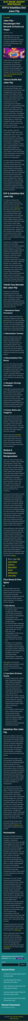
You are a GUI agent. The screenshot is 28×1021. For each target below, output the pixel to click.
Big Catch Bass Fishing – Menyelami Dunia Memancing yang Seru (14, 567)
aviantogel (6, 946)
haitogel (13, 555)
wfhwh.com (17, 930)
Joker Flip (17, 208)
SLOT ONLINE (6, 17)
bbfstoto (16, 825)
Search (4, 962)
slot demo (18, 434)
